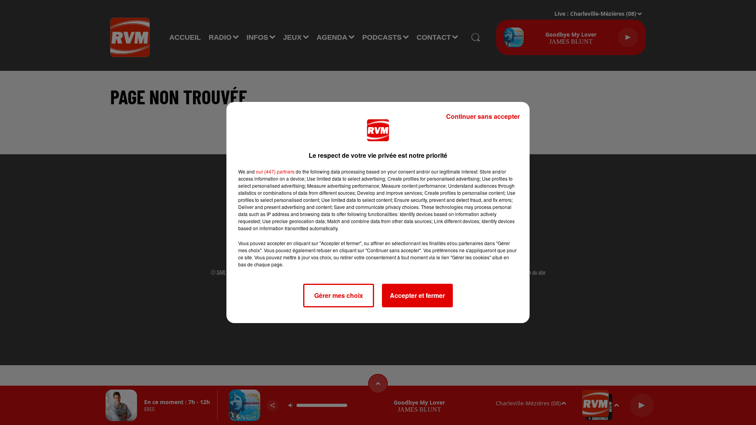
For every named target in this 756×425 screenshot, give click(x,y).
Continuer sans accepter (483, 116)
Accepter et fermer (417, 295)
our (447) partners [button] (275, 171)
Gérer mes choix (338, 295)
